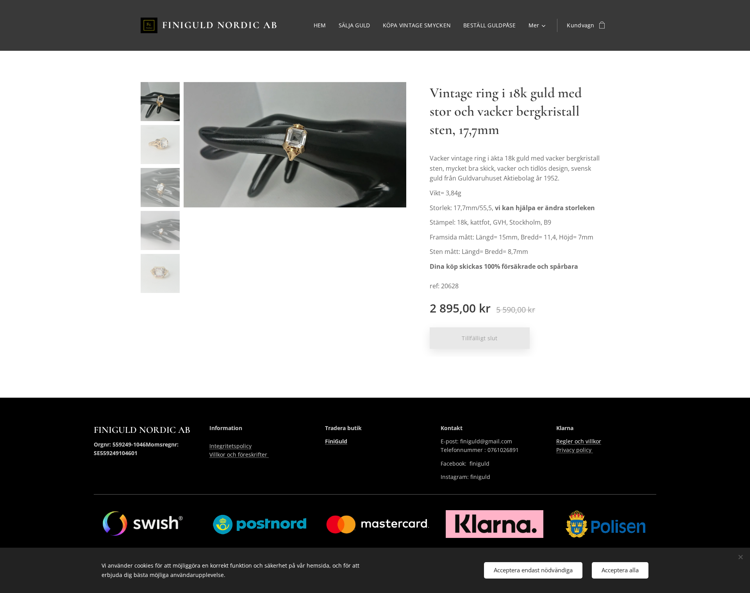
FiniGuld (336, 441)
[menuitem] (322, 25)
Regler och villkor (578, 441)
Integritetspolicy (230, 446)
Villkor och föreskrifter (239, 454)
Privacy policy (574, 450)
